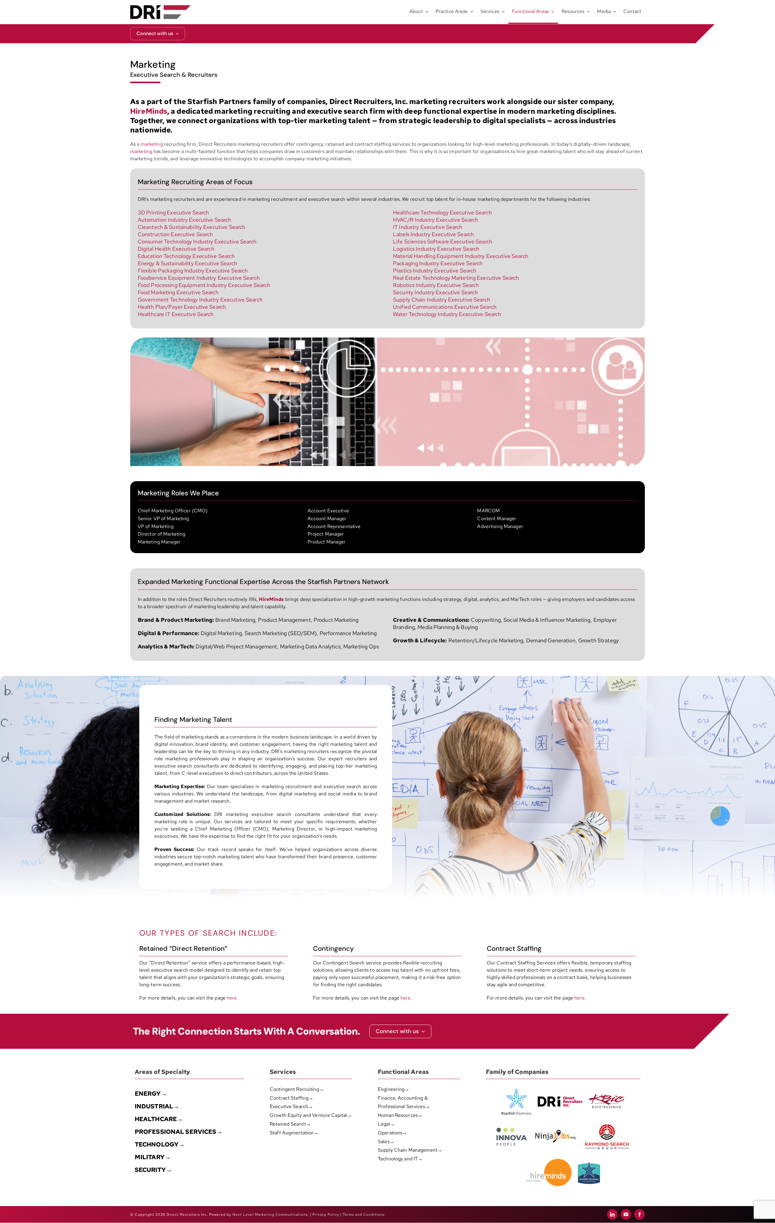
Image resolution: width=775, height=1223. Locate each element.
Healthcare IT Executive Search (176, 314)
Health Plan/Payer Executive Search (182, 306)
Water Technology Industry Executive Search (447, 314)
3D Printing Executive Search (173, 212)
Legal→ (386, 1124)
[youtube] (626, 1214)
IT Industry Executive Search (428, 226)
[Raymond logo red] (607, 1123)
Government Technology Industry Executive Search (200, 299)
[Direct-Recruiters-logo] (160, 7)
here (406, 998)
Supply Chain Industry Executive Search (441, 299)
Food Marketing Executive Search (178, 292)
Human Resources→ (400, 1115)
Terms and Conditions (363, 1214)
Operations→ (392, 1133)
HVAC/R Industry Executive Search (435, 219)
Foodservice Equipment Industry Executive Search (199, 277)
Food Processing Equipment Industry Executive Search (204, 285)
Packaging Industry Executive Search (438, 263)
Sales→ (386, 1141)
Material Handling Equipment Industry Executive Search (460, 256)
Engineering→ (394, 1089)
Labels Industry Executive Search (433, 234)
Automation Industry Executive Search (184, 219)
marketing (152, 144)
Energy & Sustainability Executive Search (187, 263)
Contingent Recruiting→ (297, 1089)
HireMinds (271, 599)
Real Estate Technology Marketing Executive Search (456, 277)
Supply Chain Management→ (410, 1150)
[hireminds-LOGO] (549, 1161)
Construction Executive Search (175, 234)
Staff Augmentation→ (294, 1133)
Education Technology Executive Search (186, 256)
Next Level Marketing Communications (270, 1214)
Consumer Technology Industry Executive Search (197, 241)
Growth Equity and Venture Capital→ (311, 1115)
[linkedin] (612, 1214)
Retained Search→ (290, 1124)
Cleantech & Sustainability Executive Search (192, 226)
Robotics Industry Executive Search (436, 285)
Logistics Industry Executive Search (436, 248)
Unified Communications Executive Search (444, 306)
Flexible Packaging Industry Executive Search (193, 270)
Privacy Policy (325, 1214)
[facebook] (639, 1214)
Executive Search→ (291, 1106)
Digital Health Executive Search (176, 248)
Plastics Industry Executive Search (434, 270)
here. (232, 998)
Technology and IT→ (400, 1159)
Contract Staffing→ (291, 1098)
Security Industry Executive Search (435, 292)
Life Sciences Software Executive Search (442, 241)
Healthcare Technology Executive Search (442, 212)
